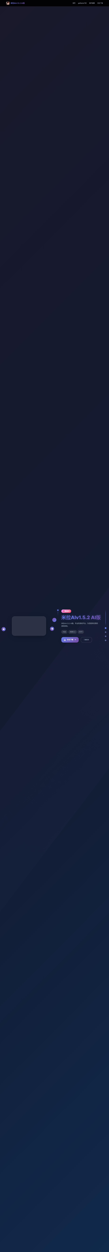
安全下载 (100, 3)
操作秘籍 (92, 3)
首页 (74, 3)
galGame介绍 (82, 3)
